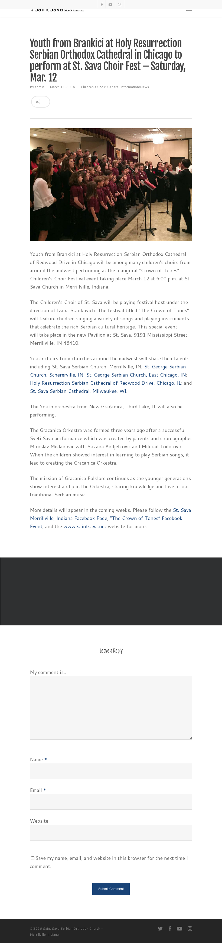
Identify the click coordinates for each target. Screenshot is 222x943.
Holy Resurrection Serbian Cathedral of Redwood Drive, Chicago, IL (105, 382)
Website (39, 820)
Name (38, 759)
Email (38, 790)
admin (39, 86)
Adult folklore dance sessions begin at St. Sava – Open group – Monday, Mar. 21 (111, 591)
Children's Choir (93, 86)
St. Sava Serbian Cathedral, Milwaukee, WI (78, 390)
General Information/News (128, 86)
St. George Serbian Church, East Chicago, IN (136, 374)
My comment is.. (48, 672)
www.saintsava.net (85, 526)
